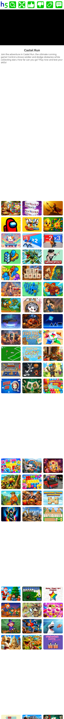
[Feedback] (58, 4)
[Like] (31, 4)
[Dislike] (40, 4)
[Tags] (49, 4)
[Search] (12, 4)
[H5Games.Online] (4, 4)
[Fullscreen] (21, 4)
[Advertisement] (32, 97)
